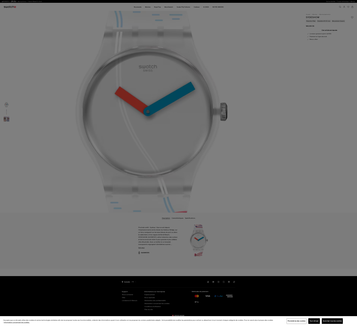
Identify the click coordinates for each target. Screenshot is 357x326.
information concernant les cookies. (17, 322)
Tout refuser (314, 321)
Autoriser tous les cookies (332, 321)
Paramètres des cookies (296, 321)
